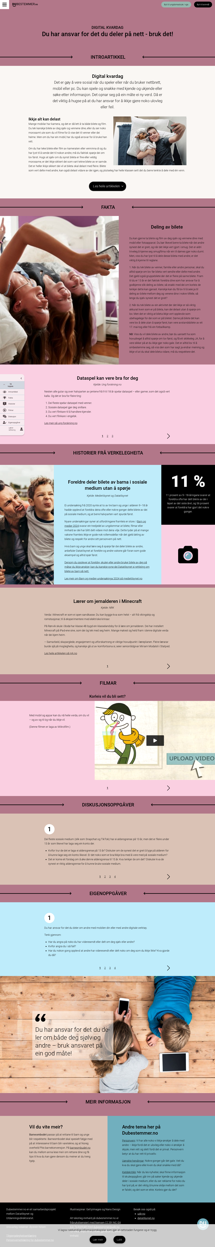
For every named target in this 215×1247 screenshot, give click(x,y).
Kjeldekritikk (129, 1172)
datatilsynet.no (146, 1218)
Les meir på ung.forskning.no (60, 423)
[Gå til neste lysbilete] (168, 436)
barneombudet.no (80, 1147)
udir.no (141, 1213)
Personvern (128, 1140)
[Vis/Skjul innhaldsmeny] (12, 377)
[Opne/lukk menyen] (4, 4)
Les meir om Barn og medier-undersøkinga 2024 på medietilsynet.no (103, 578)
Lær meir (98, 1239)
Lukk (119, 1239)
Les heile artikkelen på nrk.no (60, 653)
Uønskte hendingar (133, 1160)
